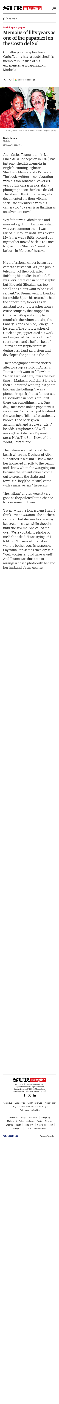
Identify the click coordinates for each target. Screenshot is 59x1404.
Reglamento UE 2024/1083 (23, 1106)
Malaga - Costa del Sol (29, 1117)
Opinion (28, 1128)
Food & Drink (29, 1125)
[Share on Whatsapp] (5, 80)
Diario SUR (13, 1117)
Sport (51, 1125)
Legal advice (20, 1103)
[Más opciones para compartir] (10, 80)
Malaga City (45, 1117)
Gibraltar (10, 18)
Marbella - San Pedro (15, 1121)
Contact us (7, 1103)
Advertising (41, 1106)
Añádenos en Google (26, 80)
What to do (41, 1125)
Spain (39, 1121)
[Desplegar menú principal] (54, 8)
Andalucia (30, 1121)
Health (18, 1125)
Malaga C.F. (17, 1128)
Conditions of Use (35, 1103)
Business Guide (40, 1128)
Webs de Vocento (47, 1136)
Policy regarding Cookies (29, 1110)
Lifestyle (9, 1125)
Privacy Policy (50, 1103)
